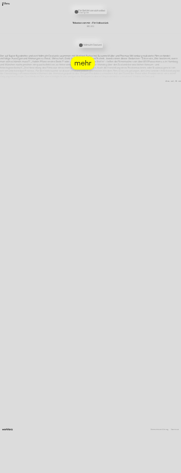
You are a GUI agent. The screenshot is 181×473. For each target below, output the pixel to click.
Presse (119, 211)
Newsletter (120, 205)
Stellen (119, 208)
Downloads (120, 217)
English (119, 220)
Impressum (175, 429)
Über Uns (119, 199)
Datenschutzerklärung (159, 429)
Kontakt (119, 202)
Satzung (119, 214)
